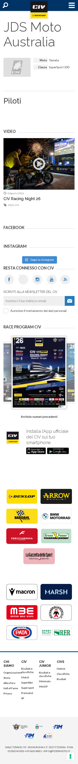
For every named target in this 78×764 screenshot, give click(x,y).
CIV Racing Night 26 (22, 198)
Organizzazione (11, 672)
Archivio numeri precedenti (39, 416)
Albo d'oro (9, 683)
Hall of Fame (10, 688)
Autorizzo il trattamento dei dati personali (38, 311)
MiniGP (43, 686)
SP (22, 698)
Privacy (7, 693)
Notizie (61, 668)
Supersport (27, 687)
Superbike (27, 682)
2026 (11, 205)
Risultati (61, 679)
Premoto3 (27, 693)
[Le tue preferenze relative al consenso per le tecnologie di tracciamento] (70, 756)
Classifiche (63, 673)
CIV (17, 205)
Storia (6, 677)
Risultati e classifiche (27, 670)
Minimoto (44, 681)
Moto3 (25, 677)
